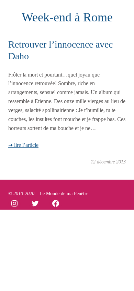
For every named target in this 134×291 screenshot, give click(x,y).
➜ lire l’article (23, 145)
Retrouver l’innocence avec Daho (60, 50)
